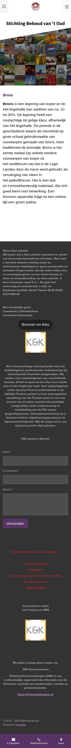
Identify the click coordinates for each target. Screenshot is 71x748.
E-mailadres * (11, 470)
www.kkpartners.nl (36, 587)
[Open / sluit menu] (67, 6)
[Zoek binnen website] (4, 6)
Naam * (7, 451)
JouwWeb (21, 725)
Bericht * (8, 489)
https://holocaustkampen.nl (35, 694)
